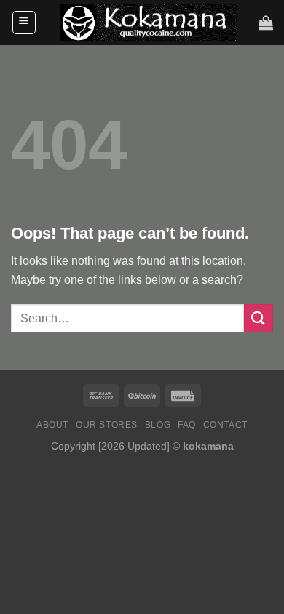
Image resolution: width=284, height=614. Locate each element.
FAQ (187, 425)
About (52, 425)
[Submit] (258, 318)
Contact (225, 425)
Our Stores (107, 425)
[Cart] (266, 23)
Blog (157, 425)
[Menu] (24, 22)
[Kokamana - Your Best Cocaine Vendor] (148, 22)
